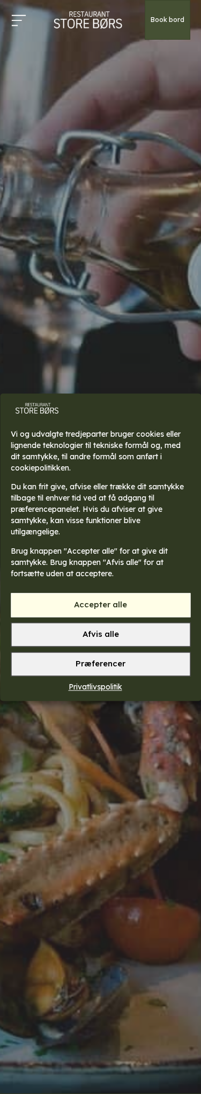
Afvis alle (101, 634)
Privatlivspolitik (95, 687)
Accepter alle (100, 605)
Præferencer (100, 664)
